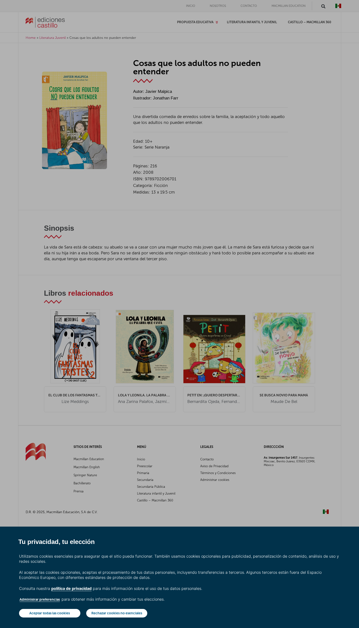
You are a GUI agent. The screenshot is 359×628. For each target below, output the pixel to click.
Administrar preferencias (40, 599)
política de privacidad (71, 588)
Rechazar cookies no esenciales (116, 613)
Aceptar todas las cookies (49, 613)
